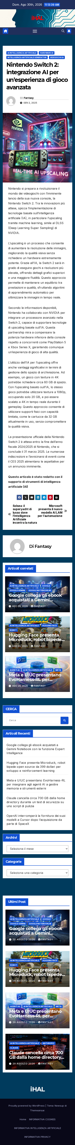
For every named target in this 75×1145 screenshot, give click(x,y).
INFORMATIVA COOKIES (42, 1119)
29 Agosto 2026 (24, 939)
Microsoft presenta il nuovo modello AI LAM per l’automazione (50, 511)
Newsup (59, 1105)
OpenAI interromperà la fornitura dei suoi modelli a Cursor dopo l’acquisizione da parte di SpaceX (36, 820)
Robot (13, 630)
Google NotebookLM (40, 590)
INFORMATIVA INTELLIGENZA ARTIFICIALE (37, 1128)
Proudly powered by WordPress (27, 1105)
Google (46, 586)
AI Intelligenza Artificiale (21, 53)
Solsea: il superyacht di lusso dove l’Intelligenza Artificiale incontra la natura (25, 514)
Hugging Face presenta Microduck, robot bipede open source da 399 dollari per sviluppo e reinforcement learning (36, 767)
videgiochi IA (57, 57)
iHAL (37, 18)
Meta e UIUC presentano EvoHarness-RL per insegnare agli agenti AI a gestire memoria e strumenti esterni (36, 784)
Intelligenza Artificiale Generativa (27, 57)
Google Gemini (17, 590)
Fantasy (29, 98)
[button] (63, 31)
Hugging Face (49, 625)
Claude (14, 1048)
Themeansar (37, 1110)
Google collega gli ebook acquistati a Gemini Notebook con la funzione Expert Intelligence (36, 749)
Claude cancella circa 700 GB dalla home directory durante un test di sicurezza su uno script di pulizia (36, 802)
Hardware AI (46, 53)
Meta (58, 670)
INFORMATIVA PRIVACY (37, 1136)
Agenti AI (15, 670)
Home (23, 1119)
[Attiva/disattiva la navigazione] (35, 31)
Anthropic (48, 1043)
